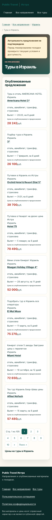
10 (8, 444)
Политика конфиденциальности (19, 504)
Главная (8, 12)
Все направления (25, 12)
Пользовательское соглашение (18, 496)
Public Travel (15, 4)
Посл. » (23, 444)
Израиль (36, 24)
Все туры (42, 12)
